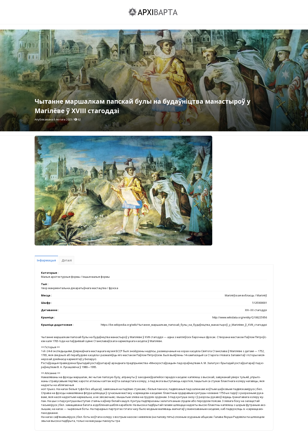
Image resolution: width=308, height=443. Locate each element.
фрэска (113, 288)
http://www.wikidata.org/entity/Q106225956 (239, 317)
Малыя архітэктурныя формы (60, 277)
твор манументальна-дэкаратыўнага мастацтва (73, 288)
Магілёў (262, 295)
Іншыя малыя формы (96, 277)
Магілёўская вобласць (239, 295)
